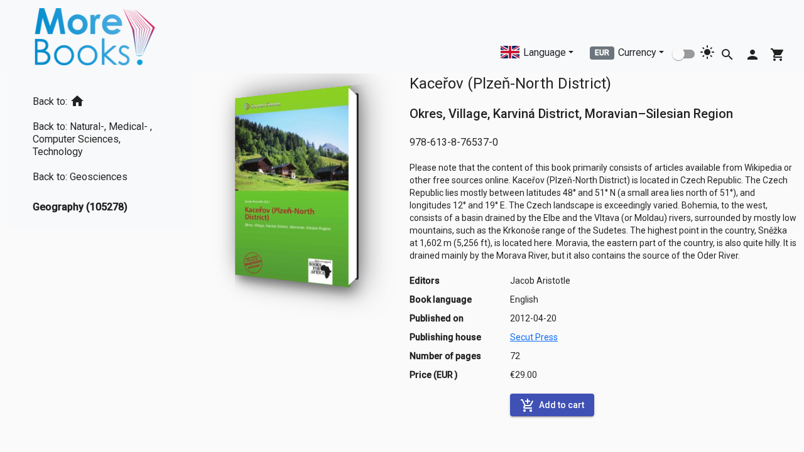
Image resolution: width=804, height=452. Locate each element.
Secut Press (534, 337)
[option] (100, 98)
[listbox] (100, 151)
